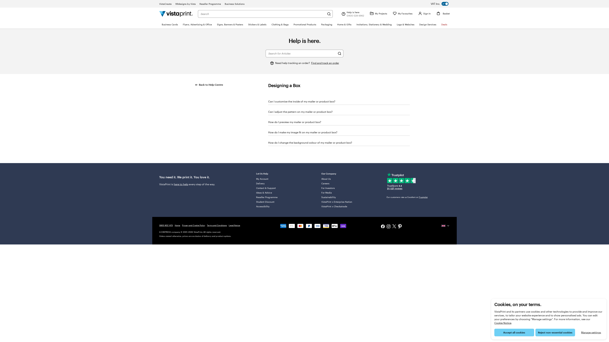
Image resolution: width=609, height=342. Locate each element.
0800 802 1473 (166, 225)
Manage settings (591, 332)
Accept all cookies (514, 332)
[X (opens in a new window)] (394, 226)
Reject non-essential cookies (555, 332)
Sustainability (328, 197)
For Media (326, 192)
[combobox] (262, 14)
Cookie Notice (502, 322)
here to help (181, 184)
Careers (325, 183)
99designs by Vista (185, 4)
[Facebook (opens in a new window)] (383, 226)
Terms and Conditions (217, 225)
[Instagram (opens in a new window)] (388, 226)
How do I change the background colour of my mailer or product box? (310, 142)
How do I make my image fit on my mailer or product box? (302, 132)
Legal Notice (234, 225)
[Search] (329, 14)
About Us (326, 178)
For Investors (328, 188)
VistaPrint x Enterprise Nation (336, 201)
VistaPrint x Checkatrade (334, 206)
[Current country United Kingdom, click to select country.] (446, 226)
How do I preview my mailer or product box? (294, 122)
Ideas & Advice (264, 192)
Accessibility (263, 206)
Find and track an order (325, 62)
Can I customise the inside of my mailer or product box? (301, 101)
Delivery (260, 183)
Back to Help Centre (211, 84)
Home (177, 225)
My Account (262, 178)
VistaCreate (165, 4)
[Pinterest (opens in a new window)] (400, 227)
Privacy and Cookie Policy (193, 225)
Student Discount (265, 201)
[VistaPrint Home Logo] (176, 14)
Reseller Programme (210, 4)
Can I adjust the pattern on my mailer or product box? (300, 111)
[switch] (442, 4)
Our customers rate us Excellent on (407, 197)
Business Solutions (234, 4)
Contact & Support (266, 188)
